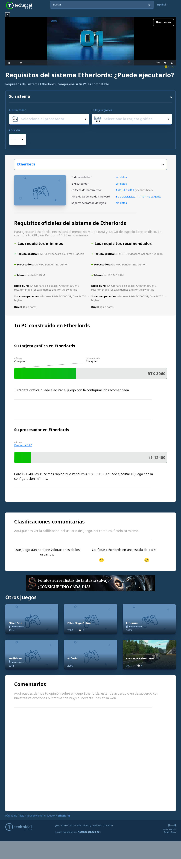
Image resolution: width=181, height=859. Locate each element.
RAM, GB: (15, 130)
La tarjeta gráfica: (102, 110)
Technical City (19, 5)
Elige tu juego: (90, 164)
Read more (163, 22)
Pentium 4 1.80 (23, 445)
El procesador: (17, 110)
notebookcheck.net (89, 832)
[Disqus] (90, 759)
